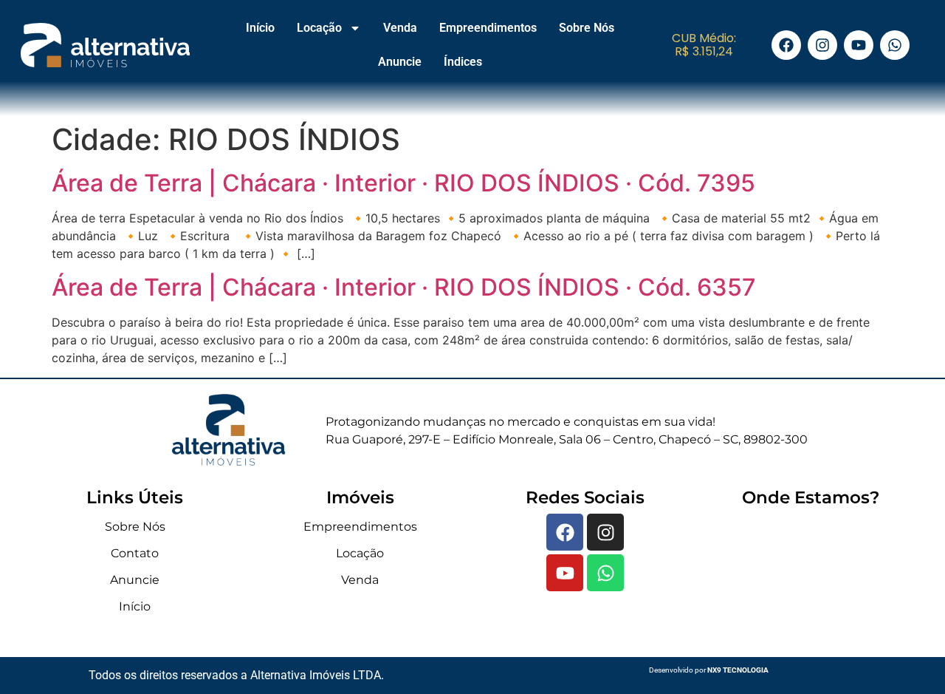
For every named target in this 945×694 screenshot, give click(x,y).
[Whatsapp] (895, 45)
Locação (319, 28)
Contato (135, 553)
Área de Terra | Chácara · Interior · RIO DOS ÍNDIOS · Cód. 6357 (404, 287)
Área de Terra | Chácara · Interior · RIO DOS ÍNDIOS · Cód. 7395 (403, 183)
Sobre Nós (586, 28)
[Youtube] (858, 45)
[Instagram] (822, 45)
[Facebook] (786, 45)
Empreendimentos (488, 28)
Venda (400, 28)
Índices (463, 62)
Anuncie (400, 62)
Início (260, 28)
